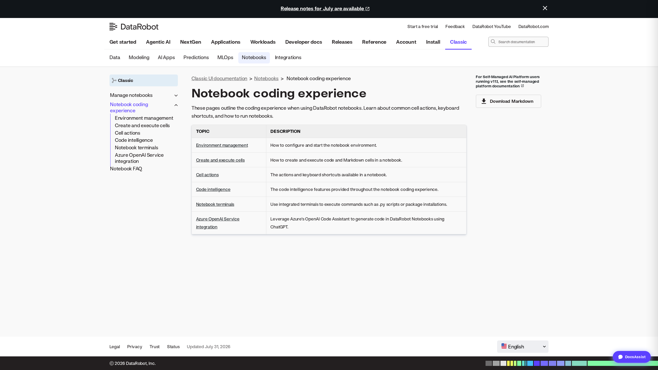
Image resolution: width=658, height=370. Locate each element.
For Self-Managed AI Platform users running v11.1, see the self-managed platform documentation (508, 81)
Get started (122, 42)
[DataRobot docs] (133, 26)
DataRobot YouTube (491, 26)
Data (114, 57)
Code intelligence (134, 140)
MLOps (225, 57)
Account (406, 42)
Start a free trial (422, 26)
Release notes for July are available (323, 8)
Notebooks (254, 57)
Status (173, 346)
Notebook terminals (136, 147)
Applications (225, 42)
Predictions (196, 57)
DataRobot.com (533, 26)
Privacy (134, 346)
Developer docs (303, 42)
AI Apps (166, 57)
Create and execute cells (142, 125)
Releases (342, 42)
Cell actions (127, 133)
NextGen (190, 42)
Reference (374, 42)
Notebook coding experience (129, 107)
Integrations (288, 57)
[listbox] (523, 346)
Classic (458, 42)
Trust (155, 346)
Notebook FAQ (126, 168)
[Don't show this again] (545, 8)
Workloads (263, 42)
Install (433, 42)
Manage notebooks (131, 95)
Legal (114, 346)
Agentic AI (158, 42)
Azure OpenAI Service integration (139, 158)
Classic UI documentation (219, 78)
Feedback (455, 26)
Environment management (144, 118)
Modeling (139, 57)
